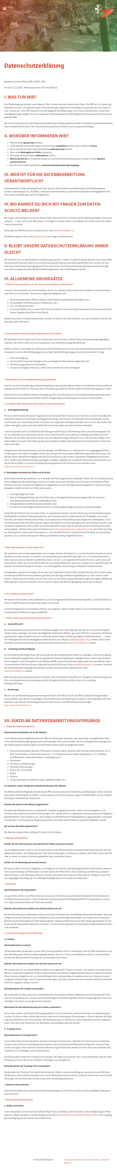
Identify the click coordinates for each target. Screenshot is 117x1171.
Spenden (94, 1159)
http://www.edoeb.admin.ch (17, 705)
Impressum (69, 1159)
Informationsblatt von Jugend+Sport (71, 529)
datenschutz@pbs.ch (64, 230)
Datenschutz (82, 1159)
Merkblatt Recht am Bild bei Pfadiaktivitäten (77, 1114)
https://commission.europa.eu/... (20, 466)
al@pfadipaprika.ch (37, 236)
